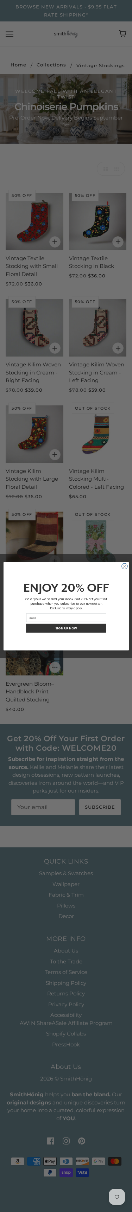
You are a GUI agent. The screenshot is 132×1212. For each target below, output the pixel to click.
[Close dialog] (124, 566)
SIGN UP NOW (66, 628)
